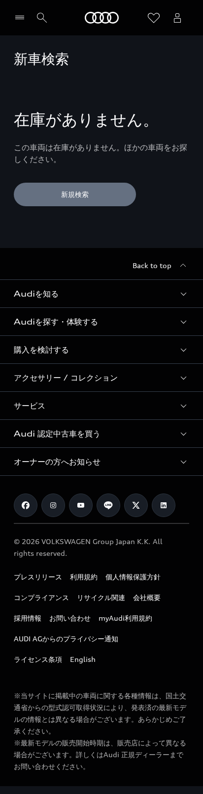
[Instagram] (53, 505)
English (83, 659)
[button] (101, 293)
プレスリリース (38, 577)
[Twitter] (136, 505)
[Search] (42, 17)
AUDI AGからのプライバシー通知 (66, 638)
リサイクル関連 (101, 597)
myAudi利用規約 (125, 618)
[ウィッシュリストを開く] (154, 17)
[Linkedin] (163, 505)
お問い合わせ (70, 618)
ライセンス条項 (38, 659)
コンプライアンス (41, 597)
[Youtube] (81, 505)
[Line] (108, 505)
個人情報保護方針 (133, 577)
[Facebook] (25, 505)
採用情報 (27, 618)
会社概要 (147, 597)
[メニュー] (22, 17)
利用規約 (84, 577)
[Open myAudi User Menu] (177, 17)
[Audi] (102, 18)
